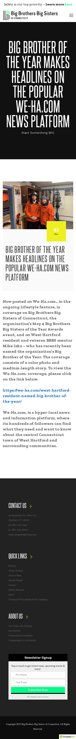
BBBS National (16, 589)
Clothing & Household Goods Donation (27, 599)
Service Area (14, 575)
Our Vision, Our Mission (20, 625)
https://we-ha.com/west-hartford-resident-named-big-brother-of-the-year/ (37, 396)
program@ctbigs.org (25, 534)
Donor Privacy (15, 570)
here (68, 4)
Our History (14, 630)
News (11, 594)
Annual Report (15, 580)
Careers (12, 585)
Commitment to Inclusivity (22, 640)
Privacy (12, 565)
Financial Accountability (20, 635)
